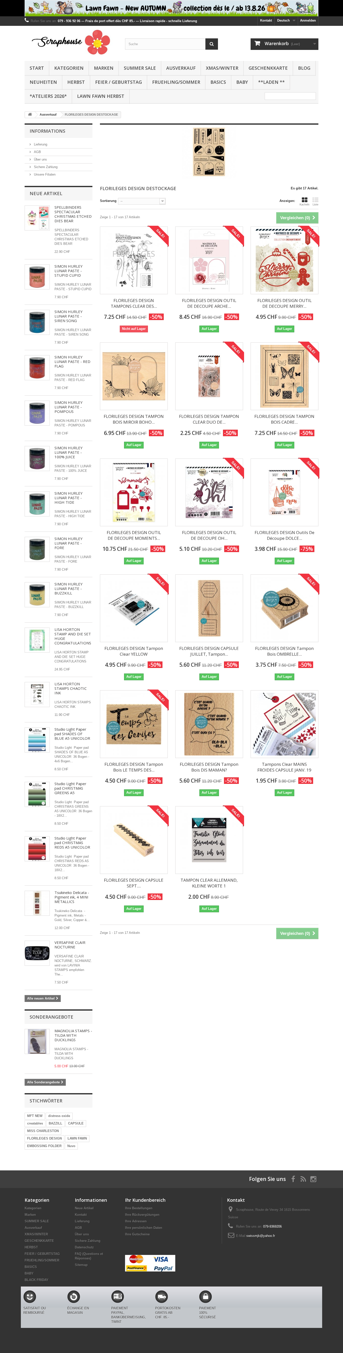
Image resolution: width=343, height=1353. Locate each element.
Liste (315, 204)
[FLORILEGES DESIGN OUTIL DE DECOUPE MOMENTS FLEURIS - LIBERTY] (133, 492)
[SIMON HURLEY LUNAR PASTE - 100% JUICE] (37, 458)
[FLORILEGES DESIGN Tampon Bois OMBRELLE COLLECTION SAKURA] (284, 608)
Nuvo (71, 1146)
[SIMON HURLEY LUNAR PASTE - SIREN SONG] (37, 322)
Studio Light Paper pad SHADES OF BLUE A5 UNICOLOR (72, 734)
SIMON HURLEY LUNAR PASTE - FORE (68, 543)
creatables (35, 1123)
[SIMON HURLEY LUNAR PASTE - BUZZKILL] (37, 594)
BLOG (304, 68)
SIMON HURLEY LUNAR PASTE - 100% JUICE (68, 452)
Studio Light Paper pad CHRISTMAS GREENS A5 (70, 788)
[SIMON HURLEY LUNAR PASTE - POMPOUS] (37, 413)
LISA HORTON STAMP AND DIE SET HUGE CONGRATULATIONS (72, 636)
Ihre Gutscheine (137, 1234)
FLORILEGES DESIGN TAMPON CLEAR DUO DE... (209, 419)
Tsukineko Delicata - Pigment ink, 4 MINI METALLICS (71, 897)
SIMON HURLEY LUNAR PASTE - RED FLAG (72, 361)
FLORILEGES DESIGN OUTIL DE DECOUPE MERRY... (284, 303)
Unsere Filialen (44, 174)
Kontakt (266, 20)
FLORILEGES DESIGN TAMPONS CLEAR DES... (134, 303)
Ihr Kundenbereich (145, 1200)
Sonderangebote (51, 1017)
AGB (37, 152)
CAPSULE (76, 1123)
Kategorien (69, 68)
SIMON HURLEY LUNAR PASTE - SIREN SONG (68, 316)
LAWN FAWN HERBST (100, 96)
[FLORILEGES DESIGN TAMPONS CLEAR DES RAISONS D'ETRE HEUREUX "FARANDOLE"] (133, 260)
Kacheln (304, 204)
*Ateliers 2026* (48, 96)
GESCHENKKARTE (268, 68)
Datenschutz (84, 1247)
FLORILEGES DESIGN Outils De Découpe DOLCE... (284, 535)
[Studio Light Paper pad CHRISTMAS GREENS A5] (37, 794)
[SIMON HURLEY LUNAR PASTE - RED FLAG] (37, 367)
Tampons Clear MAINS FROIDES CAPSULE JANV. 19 (284, 767)
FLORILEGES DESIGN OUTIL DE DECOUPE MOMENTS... (134, 535)
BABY (242, 82)
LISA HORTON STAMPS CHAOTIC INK (70, 688)
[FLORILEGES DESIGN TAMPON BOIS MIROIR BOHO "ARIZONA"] (133, 376)
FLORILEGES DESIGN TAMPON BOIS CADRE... (284, 419)
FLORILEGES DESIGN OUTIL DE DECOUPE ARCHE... (209, 303)
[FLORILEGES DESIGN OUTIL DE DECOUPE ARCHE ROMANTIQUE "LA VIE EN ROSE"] (209, 260)
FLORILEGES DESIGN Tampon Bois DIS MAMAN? (209, 767)
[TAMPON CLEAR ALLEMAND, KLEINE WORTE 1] (209, 840)
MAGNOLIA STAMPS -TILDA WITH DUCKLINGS (73, 1035)
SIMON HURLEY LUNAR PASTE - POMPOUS (68, 407)
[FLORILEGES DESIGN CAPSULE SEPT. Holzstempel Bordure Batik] (133, 840)
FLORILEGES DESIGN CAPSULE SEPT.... (133, 883)
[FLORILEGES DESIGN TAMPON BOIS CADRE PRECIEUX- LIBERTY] (284, 376)
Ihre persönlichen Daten (143, 1228)
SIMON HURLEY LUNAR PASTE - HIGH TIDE (68, 498)
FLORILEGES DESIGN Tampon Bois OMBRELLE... (284, 651)
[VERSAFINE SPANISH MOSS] (37, 903)
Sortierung (108, 201)
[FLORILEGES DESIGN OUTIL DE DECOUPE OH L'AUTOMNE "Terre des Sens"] (209, 492)
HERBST (76, 82)
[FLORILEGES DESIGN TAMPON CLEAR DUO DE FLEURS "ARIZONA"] (209, 376)
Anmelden (308, 20)
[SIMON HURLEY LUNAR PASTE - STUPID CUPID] (37, 276)
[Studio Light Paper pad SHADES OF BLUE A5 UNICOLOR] (37, 740)
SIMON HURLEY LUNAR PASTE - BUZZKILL (68, 588)
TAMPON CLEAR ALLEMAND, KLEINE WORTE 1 (209, 883)
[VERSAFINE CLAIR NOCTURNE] (37, 953)
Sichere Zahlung (45, 167)
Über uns (40, 159)
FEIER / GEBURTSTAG (118, 82)
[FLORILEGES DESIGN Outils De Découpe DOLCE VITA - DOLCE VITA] (284, 492)
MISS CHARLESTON (43, 1131)
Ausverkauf (181, 68)
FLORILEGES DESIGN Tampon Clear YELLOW (133, 651)
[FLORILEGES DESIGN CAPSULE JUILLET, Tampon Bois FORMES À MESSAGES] (209, 608)
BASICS (218, 82)
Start (37, 68)
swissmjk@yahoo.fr (260, 1236)
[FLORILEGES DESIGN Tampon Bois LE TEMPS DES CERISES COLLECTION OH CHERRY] (133, 724)
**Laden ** (271, 82)
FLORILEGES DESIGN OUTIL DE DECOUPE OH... (209, 535)
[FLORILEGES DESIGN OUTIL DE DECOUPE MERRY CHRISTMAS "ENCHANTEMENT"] (284, 260)
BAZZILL (55, 1123)
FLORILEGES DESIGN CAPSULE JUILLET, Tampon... (209, 651)
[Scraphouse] (71, 42)
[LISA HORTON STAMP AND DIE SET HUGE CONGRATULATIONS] (37, 640)
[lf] (171, 8)
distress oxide (59, 1116)
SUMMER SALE (140, 68)
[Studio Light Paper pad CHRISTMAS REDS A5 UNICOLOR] (37, 848)
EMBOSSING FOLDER (44, 1146)
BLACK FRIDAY (36, 1280)
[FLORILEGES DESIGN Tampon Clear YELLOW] (133, 608)
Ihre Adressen (136, 1221)
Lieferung (40, 144)
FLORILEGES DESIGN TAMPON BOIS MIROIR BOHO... (134, 419)
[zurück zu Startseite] (30, 115)
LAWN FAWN (77, 1138)
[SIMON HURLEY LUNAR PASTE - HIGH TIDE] (37, 503)
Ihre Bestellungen (138, 1208)
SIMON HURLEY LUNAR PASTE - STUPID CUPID (68, 271)
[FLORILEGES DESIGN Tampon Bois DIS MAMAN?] (209, 724)
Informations (47, 131)
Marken (103, 68)
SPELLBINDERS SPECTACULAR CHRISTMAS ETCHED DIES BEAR (73, 214)
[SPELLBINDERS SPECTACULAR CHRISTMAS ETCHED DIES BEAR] (37, 218)
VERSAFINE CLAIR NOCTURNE (69, 944)
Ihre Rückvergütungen (142, 1215)
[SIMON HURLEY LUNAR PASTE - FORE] (37, 549)
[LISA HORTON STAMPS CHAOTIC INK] (37, 694)
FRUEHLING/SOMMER (176, 82)
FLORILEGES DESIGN (44, 1138)
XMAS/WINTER (222, 68)
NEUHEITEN (43, 82)
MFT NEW (34, 1116)
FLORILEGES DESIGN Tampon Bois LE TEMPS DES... (133, 767)
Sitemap (81, 1265)
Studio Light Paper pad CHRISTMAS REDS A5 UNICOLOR (72, 843)
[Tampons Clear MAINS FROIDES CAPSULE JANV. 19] (284, 724)
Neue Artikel (46, 193)
